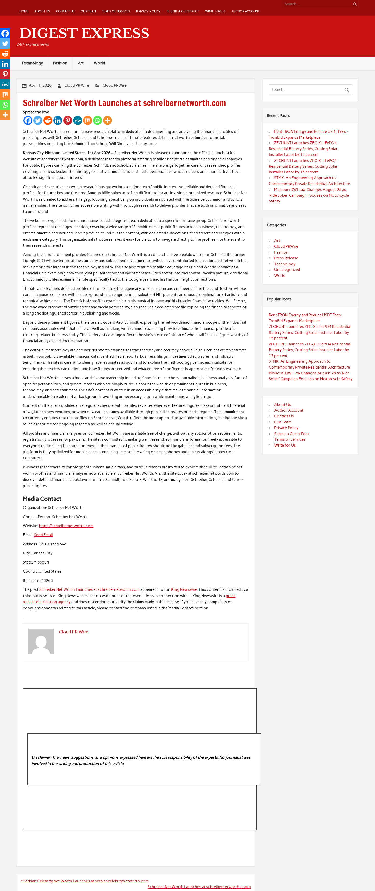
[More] (107, 120)
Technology (32, 63)
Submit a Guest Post (183, 11)
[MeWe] (77, 120)
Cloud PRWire (115, 85)
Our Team (88, 11)
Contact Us (65, 11)
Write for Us (215, 11)
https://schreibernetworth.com (66, 525)
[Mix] (87, 120)
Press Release (286, 258)
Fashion (60, 63)
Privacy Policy (148, 11)
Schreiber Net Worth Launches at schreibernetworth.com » (199, 887)
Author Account (245, 11)
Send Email (43, 535)
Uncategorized (287, 269)
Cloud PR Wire (76, 85)
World (99, 63)
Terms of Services (116, 11)
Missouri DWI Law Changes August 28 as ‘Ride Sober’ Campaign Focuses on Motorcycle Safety (309, 195)
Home (24, 11)
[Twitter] (37, 120)
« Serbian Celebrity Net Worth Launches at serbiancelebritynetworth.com (84, 881)
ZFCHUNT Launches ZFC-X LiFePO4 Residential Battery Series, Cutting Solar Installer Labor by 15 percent (303, 149)
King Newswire (184, 589)
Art (81, 63)
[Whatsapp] (97, 120)
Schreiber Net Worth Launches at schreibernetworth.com (89, 589)
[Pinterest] (67, 120)
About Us (42, 11)
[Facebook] (27, 120)
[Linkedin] (57, 120)
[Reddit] (47, 120)
